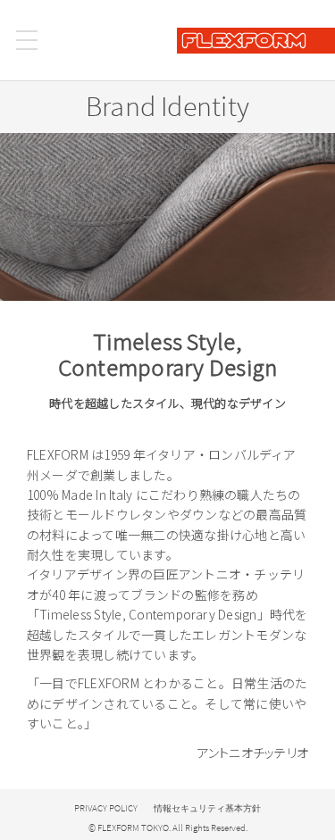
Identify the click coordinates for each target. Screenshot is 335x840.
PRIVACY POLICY (106, 808)
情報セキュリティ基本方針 (207, 808)
